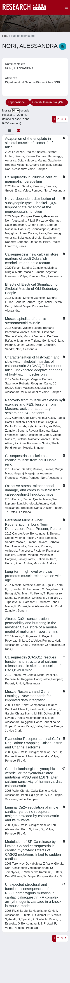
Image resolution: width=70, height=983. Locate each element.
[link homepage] (26, 7)
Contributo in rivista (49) (47, 102)
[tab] (9, 130)
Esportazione (16, 102)
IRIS (5, 35)
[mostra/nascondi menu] (66, 7)
